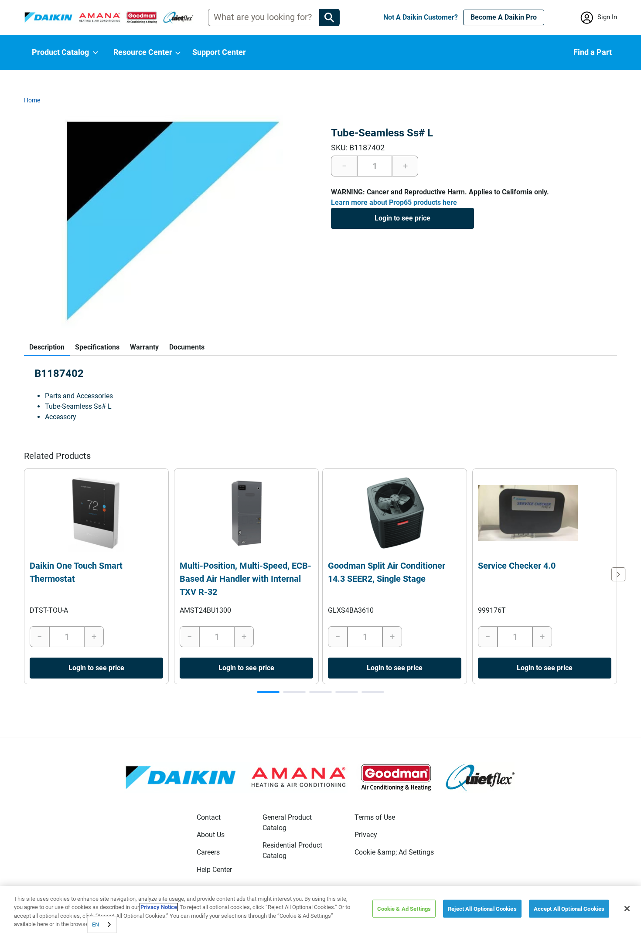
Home (32, 100)
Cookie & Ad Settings (404, 909)
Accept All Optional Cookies (569, 909)
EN (95, 924)
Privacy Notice (158, 907)
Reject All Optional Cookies (482, 909)
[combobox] (102, 924)
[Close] (627, 908)
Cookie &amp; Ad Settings (394, 852)
